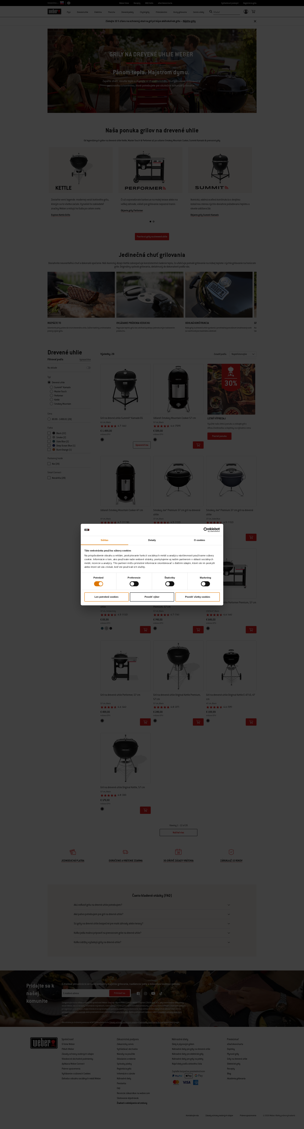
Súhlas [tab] (104, 540)
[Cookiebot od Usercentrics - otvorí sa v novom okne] (206, 529)
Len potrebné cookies (106, 597)
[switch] (134, 583)
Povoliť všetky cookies (197, 597)
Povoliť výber (152, 597)
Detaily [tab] (152, 540)
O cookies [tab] (199, 540)
